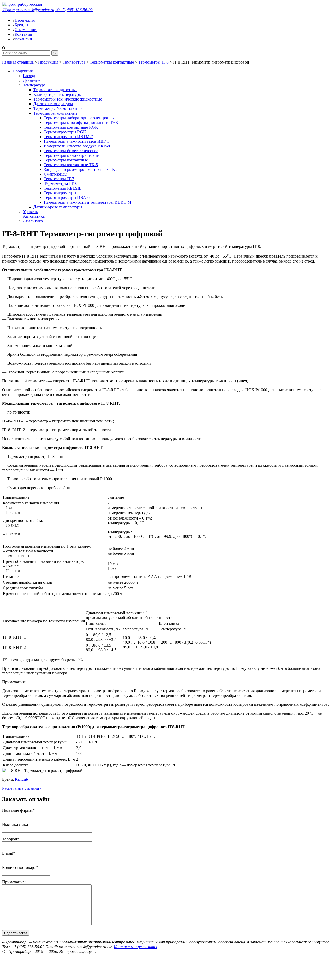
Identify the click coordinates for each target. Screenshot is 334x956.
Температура (74, 62)
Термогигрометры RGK (65, 132)
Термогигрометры (60, 193)
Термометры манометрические (71, 155)
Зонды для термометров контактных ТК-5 (81, 169)
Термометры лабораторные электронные (80, 118)
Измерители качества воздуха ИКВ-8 (77, 146)
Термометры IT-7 (59, 179)
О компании (26, 29)
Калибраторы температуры (57, 94)
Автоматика (34, 216)
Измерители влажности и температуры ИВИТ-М (87, 202)
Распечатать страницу (21, 788)
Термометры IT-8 (153, 62)
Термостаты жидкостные (55, 90)
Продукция (25, 20)
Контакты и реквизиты (135, 947)
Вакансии (23, 39)
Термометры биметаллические (71, 150)
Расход (29, 75)
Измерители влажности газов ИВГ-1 (76, 141)
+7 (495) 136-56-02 (74, 10)
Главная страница (18, 62)
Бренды (21, 25)
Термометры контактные (112, 62)
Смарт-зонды (55, 174)
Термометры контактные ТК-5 (71, 165)
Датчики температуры (53, 104)
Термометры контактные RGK (71, 127)
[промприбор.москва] (22, 4)
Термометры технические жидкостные (67, 99)
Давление (31, 80)
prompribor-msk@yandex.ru (28, 10)
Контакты (23, 34)
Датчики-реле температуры (57, 207)
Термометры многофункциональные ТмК (81, 122)
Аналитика (33, 221)
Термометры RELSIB (63, 188)
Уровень (30, 211)
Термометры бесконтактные (58, 108)
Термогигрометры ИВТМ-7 (68, 136)
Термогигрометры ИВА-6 (67, 197)
